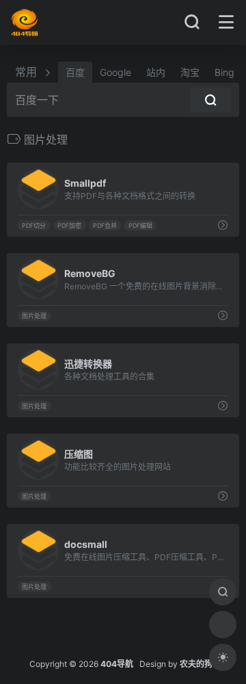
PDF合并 (105, 225)
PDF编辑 (140, 225)
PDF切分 (34, 225)
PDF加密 (69, 225)
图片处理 (34, 315)
